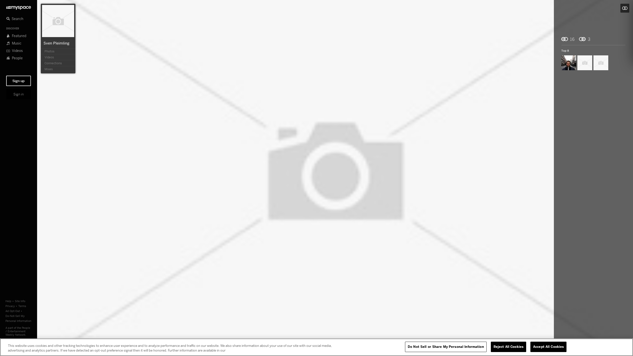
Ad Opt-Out (12, 311)
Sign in (18, 94)
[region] (316, 347)
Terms (22, 306)
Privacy (10, 306)
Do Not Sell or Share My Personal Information (446, 346)
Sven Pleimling (56, 43)
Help (8, 301)
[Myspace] (18, 6)
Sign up (18, 81)
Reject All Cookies (508, 346)
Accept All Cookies (548, 346)
